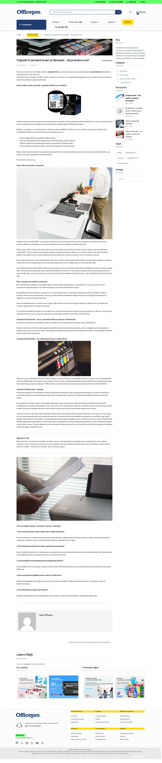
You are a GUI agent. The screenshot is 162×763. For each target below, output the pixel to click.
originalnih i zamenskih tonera (59, 77)
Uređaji (97, 719)
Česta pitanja (99, 733)
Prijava (143, 2)
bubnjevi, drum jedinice (53, 406)
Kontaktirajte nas (100, 739)
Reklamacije (74, 736)
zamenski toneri (122, 163)
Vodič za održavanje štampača (132, 122)
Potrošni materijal (100, 716)
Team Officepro (46, 615)
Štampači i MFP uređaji (127, 79)
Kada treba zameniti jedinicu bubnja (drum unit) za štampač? (90, 642)
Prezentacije (124, 75)
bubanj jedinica (130, 152)
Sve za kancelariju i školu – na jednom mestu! (32, 2)
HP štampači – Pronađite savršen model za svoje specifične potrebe (133, 110)
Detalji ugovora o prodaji (78, 739)
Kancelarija (123, 71)
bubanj (119, 152)
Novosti (122, 736)
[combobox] (82, 12)
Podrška (55, 22)
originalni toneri (132, 158)
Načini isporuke (125, 719)
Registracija (132, 2)
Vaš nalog (74, 716)
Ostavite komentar (107, 60)
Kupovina (94, 22)
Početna (19, 35)
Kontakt (127, 22)
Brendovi (111, 22)
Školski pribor (124, 739)
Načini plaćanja (101, 2)
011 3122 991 (63, 27)
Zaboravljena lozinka (77, 719)
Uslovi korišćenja (76, 733)
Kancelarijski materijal (102, 722)
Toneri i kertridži (32, 35)
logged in (28, 664)
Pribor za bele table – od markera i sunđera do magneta (133, 134)
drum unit (120, 158)
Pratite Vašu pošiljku (117, 2)
